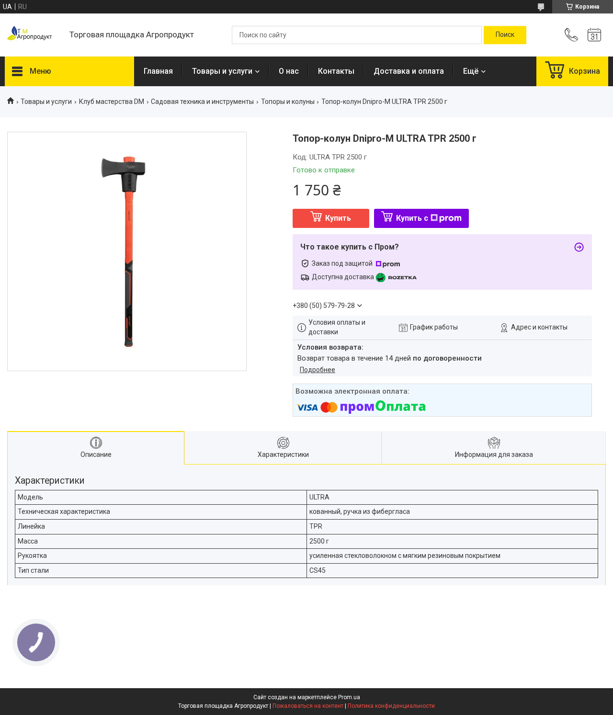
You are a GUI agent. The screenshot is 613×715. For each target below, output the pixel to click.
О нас (289, 71)
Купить (338, 218)
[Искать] (505, 35)
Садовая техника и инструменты (202, 101)
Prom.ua (349, 697)
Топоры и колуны (288, 101)
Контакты (336, 71)
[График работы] (594, 35)
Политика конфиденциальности (391, 706)
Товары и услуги (222, 71)
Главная (158, 71)
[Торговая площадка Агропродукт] (32, 35)
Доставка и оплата (409, 71)
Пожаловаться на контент (307, 706)
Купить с (412, 218)
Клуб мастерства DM (111, 101)
